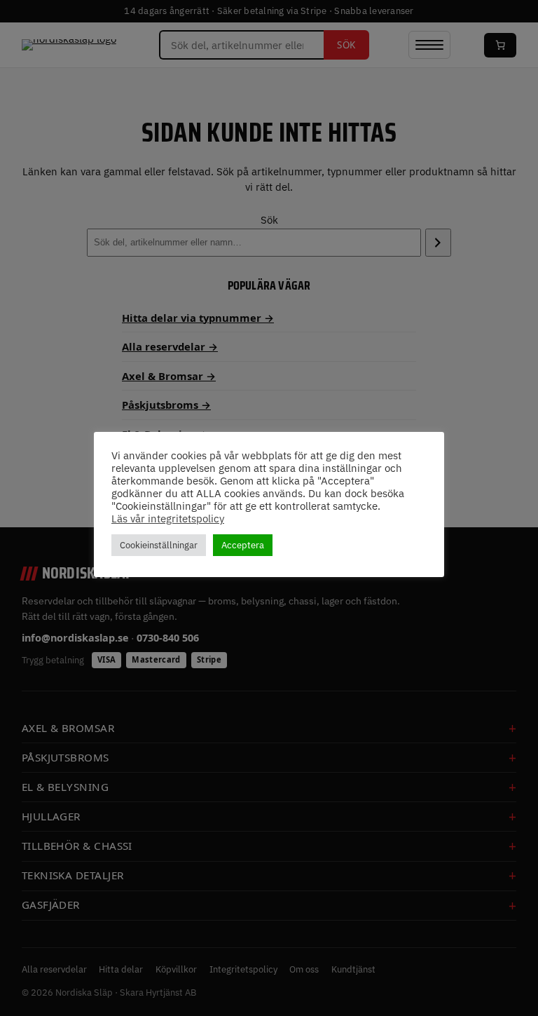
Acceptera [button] (242, 545)
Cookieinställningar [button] (159, 545)
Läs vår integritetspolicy (167, 519)
